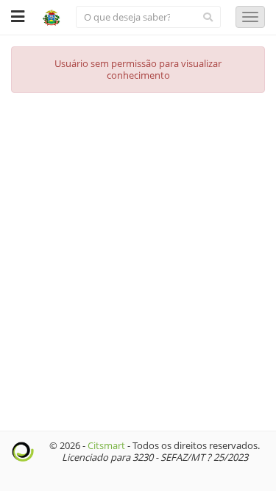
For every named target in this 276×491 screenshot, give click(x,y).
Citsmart (106, 445)
